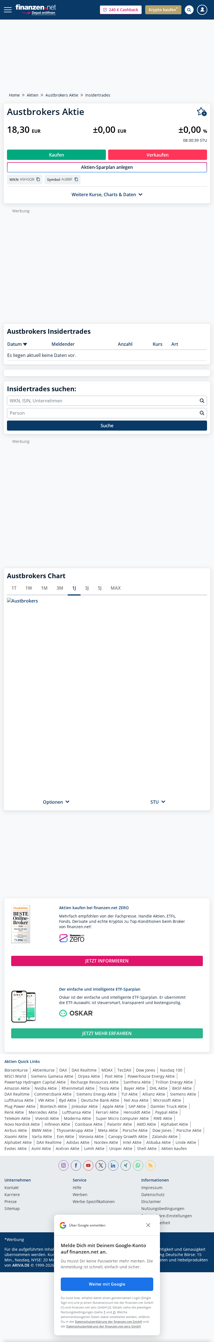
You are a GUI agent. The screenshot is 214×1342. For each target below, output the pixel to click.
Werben (80, 1195)
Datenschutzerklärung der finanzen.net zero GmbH (103, 1326)
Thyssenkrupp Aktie (75, 1130)
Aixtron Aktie (67, 1148)
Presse (10, 1202)
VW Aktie (46, 1100)
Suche (107, 425)
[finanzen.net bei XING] (126, 1165)
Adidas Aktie (77, 1142)
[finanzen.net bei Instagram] (64, 1165)
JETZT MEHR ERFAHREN (107, 1033)
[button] (121, 9)
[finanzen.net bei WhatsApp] (138, 1165)
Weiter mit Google (107, 1284)
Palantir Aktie (119, 1124)
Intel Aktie (132, 1142)
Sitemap (12, 1209)
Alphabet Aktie (174, 1124)
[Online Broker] (38, 12)
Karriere (12, 1195)
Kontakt (11, 1188)
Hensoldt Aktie (136, 1112)
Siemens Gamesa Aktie (52, 1076)
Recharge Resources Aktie (94, 1082)
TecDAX (124, 1070)
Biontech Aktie (53, 1106)
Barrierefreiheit (155, 1223)
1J (74, 588)
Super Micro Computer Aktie (122, 1118)
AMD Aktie (146, 1124)
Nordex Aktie (106, 1142)
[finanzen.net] (36, 7)
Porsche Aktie (135, 1130)
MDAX (107, 1070)
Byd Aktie (67, 1100)
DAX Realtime (84, 1070)
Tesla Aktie (109, 1088)
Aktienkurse (44, 1070)
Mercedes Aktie (43, 1112)
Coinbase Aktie (89, 1124)
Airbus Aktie (15, 1130)
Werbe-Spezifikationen (94, 1202)
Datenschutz (153, 1195)
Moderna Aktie (77, 1118)
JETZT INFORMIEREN (107, 961)
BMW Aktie (42, 1130)
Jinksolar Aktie (85, 1106)
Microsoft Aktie (167, 1100)
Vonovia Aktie (91, 1136)
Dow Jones (145, 1070)
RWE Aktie (163, 1118)
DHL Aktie (158, 1088)
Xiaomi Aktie (15, 1136)
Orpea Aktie (89, 1076)
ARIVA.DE (21, 1265)
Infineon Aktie (57, 1124)
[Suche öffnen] (189, 9)
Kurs (157, 344)
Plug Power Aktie (19, 1106)
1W (28, 588)
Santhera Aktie (137, 1082)
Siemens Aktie (183, 1094)
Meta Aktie (108, 1130)
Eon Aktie (65, 1136)
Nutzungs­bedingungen (162, 1209)
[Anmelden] (202, 10)
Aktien (32, 95)
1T (13, 588)
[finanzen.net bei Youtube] (88, 1165)
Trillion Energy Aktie (174, 1082)
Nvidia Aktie (46, 1088)
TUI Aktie (129, 1094)
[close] (148, 1225)
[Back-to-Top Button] (198, 1335)
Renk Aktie (14, 1112)
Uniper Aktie (120, 1148)
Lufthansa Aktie (18, 1100)
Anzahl (125, 344)
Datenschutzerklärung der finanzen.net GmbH (108, 1321)
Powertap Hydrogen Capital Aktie (35, 1082)
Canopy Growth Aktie (127, 1136)
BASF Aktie (182, 1088)
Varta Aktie (42, 1136)
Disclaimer (151, 1202)
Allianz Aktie (153, 1094)
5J (100, 588)
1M (44, 588)
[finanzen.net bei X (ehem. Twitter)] (101, 1165)
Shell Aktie (147, 1148)
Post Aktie (114, 1076)
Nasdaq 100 (171, 1070)
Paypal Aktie (166, 1112)
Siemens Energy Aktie (96, 1094)
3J (87, 588)
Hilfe (77, 1188)
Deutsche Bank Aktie (100, 1100)
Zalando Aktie (164, 1136)
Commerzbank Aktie (53, 1094)
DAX (63, 1070)
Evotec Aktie (15, 1148)
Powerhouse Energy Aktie (151, 1076)
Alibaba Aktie (158, 1142)
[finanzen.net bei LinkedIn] (113, 1165)
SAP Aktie (137, 1106)
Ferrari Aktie (107, 1112)
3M (60, 588)
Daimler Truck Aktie (168, 1106)
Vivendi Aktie (47, 1118)
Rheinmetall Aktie (78, 1088)
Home (14, 95)
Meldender (63, 344)
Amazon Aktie (17, 1088)
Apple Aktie (113, 1106)
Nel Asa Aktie (136, 1100)
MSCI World (15, 1076)
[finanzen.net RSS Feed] (150, 1165)
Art (174, 344)
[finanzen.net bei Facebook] (76, 1165)
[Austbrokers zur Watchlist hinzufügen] (202, 112)
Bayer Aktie (134, 1088)
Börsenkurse (16, 1070)
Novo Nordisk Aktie (22, 1124)
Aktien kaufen (174, 1148)
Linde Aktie (186, 1142)
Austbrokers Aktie (61, 95)
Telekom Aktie (17, 1118)
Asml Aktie (41, 1148)
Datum (14, 344)
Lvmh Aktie (94, 1148)
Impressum (151, 1188)
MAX (116, 588)
